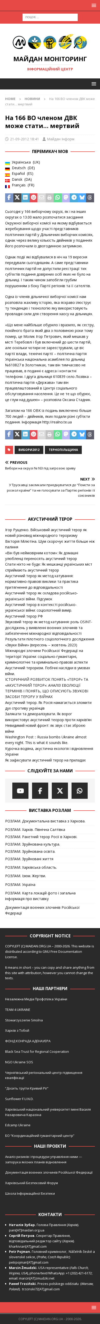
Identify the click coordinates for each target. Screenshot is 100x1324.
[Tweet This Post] (17, 198)
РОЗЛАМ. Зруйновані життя (29, 858)
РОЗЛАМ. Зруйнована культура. (32, 844)
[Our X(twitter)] (60, 791)
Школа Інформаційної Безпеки (30, 1193)
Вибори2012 (28, 450)
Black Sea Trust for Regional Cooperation (37, 1051)
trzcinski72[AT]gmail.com (41, 1289)
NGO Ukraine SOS (19, 1062)
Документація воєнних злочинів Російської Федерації (42, 910)
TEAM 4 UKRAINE (17, 1009)
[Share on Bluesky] (82, 198)
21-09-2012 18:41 (24, 139)
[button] (93, 5)
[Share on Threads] (90, 198)
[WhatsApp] (80, 791)
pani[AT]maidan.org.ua (26, 1230)
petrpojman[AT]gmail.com (28, 1262)
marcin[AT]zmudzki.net (36, 1278)
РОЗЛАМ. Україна (20, 884)
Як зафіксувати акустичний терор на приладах (45, 760)
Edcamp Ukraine (18, 1125)
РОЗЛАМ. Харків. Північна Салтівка (35, 829)
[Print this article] (50, 198)
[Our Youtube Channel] (20, 791)
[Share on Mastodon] (66, 198)
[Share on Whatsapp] (58, 198)
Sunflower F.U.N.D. (19, 1098)
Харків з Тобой (17, 1030)
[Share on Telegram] (74, 198)
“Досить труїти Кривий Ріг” (26, 1088)
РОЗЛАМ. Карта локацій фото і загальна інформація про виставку (40, 896)
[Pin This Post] (33, 198)
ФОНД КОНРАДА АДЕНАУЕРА (28, 1041)
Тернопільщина (63, 450)
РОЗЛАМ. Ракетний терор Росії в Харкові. (41, 836)
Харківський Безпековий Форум (31, 1183)
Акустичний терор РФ (24, 616)
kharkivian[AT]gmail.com (28, 1246)
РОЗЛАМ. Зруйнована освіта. (30, 851)
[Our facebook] (40, 791)
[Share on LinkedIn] (25, 198)
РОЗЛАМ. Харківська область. (31, 867)
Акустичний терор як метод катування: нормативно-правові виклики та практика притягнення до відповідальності (41, 581)
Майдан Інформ (60, 139)
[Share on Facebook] (9, 198)
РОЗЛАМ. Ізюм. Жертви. (25, 875)
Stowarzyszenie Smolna (24, 1020)
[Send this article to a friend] (41, 198)
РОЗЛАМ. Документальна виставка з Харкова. (45, 821)
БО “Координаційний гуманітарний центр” (39, 1135)
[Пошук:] (50, 16)
